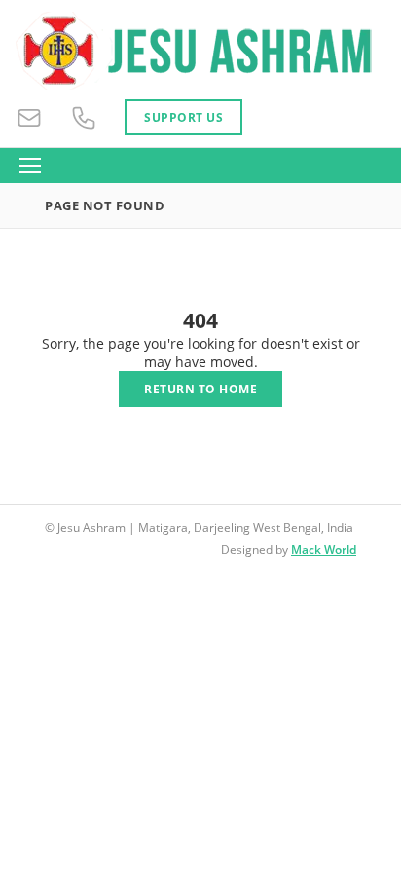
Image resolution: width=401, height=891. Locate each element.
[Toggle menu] (30, 165)
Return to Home (200, 389)
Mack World (323, 549)
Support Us (183, 117)
